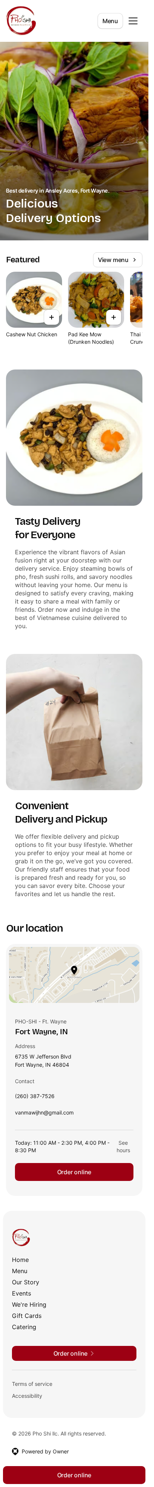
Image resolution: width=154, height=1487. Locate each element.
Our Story (25, 1282)
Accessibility (27, 1396)
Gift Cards (26, 1315)
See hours (123, 1146)
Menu (110, 21)
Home (20, 1259)
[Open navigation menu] (133, 20)
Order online (74, 1172)
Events (21, 1293)
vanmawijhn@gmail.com (44, 1114)
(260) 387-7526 (35, 1098)
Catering (24, 1327)
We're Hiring (29, 1304)
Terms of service (32, 1384)
